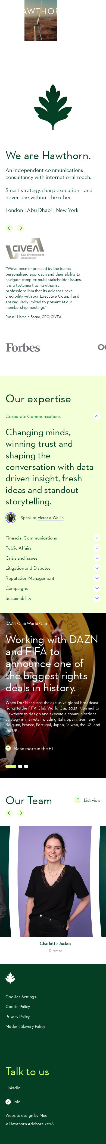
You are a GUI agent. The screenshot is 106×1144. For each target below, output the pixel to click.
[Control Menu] (98, 11)
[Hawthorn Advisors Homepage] (35, 11)
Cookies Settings (20, 997)
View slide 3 (26, 766)
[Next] (20, 228)
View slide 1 (10, 766)
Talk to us (27, 1071)
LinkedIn (12, 1088)
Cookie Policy (17, 1006)
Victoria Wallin (51, 517)
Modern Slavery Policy (25, 1026)
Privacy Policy (17, 1016)
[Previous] (9, 228)
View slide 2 (20, 766)
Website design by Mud (26, 1115)
